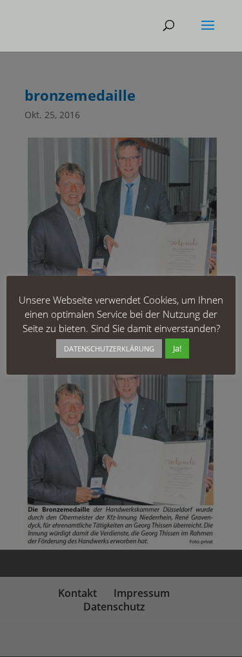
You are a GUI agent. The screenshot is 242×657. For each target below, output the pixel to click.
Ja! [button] (177, 348)
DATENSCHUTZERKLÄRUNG (109, 348)
